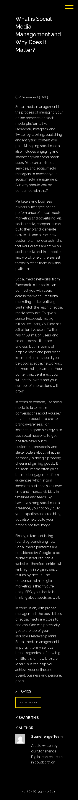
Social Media (28, 702)
